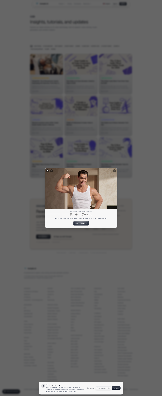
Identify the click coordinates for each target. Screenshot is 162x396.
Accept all (116, 388)
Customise (90, 388)
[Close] (114, 170)
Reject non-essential (103, 388)
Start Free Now (81, 223)
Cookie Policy (62, 391)
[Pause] (51, 170)
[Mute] (47, 170)
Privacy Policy (72, 391)
